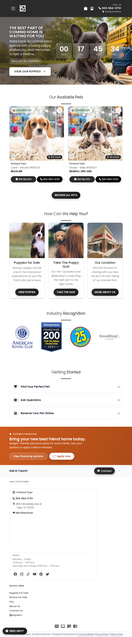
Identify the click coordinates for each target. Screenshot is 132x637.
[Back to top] (119, 471)
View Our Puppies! (28, 71)
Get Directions (24, 512)
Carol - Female (25, 167)
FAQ (11, 601)
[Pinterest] (41, 574)
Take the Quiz (66, 292)
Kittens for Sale (18, 597)
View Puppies (26, 292)
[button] (22, 110)
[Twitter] (47, 574)
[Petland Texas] (23, 8)
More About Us (105, 292)
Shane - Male (83, 167)
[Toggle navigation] (13, 8)
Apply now (63, 456)
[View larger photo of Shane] (118, 110)
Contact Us (16, 610)
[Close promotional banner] (117, 22)
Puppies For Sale (18, 593)
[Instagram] (21, 574)
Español (17, 615)
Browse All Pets (66, 195)
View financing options (28, 456)
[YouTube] (34, 574)
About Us (14, 606)
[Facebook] (15, 574)
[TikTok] (28, 574)
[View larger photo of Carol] (60, 110)
